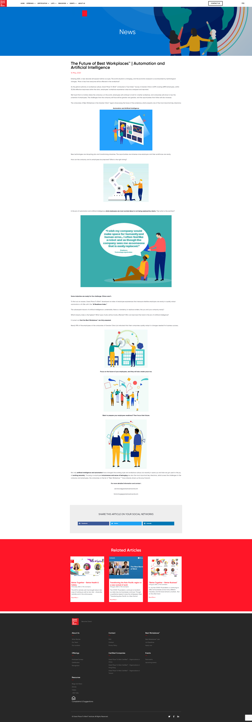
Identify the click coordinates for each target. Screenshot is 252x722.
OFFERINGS (30, 3)
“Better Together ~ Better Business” (163, 583)
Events (72, 3)
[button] (93, 523)
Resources (62, 3)
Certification (42, 3)
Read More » (74, 597)
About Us (81, 3)
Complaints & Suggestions (82, 701)
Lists (52, 3)
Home (22, 3)
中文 (243, 3)
